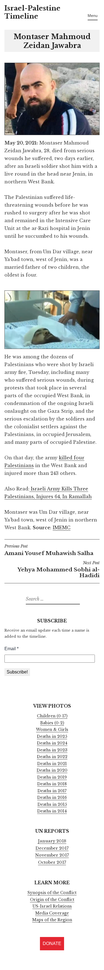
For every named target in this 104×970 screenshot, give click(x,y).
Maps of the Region (52, 919)
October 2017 (52, 862)
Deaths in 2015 (52, 804)
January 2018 (52, 841)
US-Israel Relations (52, 906)
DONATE (52, 943)
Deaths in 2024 (52, 743)
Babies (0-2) (52, 722)
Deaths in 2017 (52, 790)
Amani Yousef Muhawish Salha (48, 550)
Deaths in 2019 (52, 777)
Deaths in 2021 (52, 763)
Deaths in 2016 (52, 797)
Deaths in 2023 (52, 750)
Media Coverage (52, 913)
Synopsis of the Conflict (52, 892)
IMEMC (61, 527)
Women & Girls (52, 729)
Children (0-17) (52, 715)
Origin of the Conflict (52, 899)
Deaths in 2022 (52, 756)
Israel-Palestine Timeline (32, 12)
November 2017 (52, 855)
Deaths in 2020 (52, 770)
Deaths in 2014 (52, 811)
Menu (93, 15)
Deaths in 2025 (52, 736)
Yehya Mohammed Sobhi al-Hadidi (58, 570)
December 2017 (52, 848)
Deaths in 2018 (52, 783)
